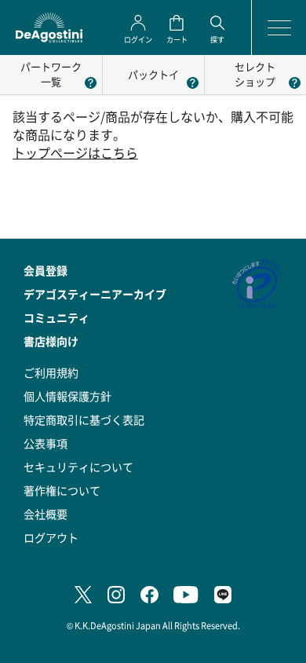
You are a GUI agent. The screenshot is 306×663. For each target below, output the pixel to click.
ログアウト (51, 537)
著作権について (62, 490)
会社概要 (45, 514)
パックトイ (153, 74)
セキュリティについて (78, 466)
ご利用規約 (51, 372)
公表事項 (45, 443)
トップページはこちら (75, 153)
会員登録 (45, 270)
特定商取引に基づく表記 (84, 419)
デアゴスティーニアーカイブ (95, 294)
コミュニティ (56, 317)
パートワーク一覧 (51, 74)
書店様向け (51, 341)
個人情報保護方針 (67, 396)
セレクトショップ (255, 74)
